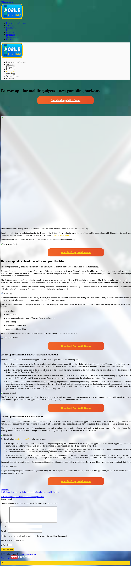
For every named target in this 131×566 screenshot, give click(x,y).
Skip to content (7, 2)
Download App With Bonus (65, 100)
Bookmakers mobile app (16, 23)
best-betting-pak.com (27, 554)
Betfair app (10, 30)
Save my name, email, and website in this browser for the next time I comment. (35, 536)
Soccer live (5, 558)
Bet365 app (10, 28)
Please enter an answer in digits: (14, 540)
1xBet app (10, 25)
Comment (5, 522)
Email (4, 531)
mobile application (61, 235)
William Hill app (12, 37)
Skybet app (10, 35)
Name (4, 526)
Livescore (10, 39)
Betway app (11, 32)
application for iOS (23, 439)
